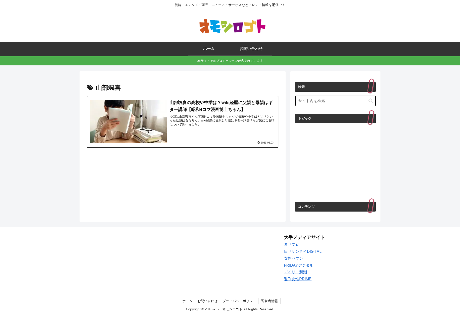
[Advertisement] (335, 162)
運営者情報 (269, 301)
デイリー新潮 (295, 272)
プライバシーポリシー (239, 301)
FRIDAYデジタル (298, 265)
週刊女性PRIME (297, 279)
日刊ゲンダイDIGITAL (303, 251)
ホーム (187, 301)
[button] (371, 100)
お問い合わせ (207, 301)
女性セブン (293, 258)
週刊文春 (291, 244)
